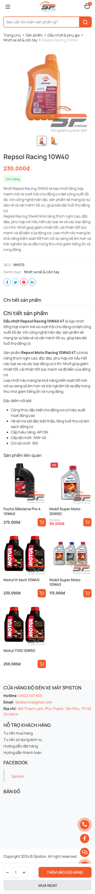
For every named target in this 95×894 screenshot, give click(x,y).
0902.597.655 (30, 695)
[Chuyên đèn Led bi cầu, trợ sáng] (47, 6)
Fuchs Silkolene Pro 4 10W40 (22, 511)
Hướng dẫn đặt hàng (20, 746)
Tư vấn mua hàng (18, 733)
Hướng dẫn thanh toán (22, 752)
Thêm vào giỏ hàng (65, 872)
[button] (87, 6)
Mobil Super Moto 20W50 (64, 511)
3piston (17, 776)
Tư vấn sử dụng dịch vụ (22, 739)
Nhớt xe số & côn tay (20, 40)
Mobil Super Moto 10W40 (64, 582)
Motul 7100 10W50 (19, 650)
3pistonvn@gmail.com (34, 702)
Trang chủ (12, 35)
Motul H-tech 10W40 (21, 579)
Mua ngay (47, 885)
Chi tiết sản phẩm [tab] (22, 300)
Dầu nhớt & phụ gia (64, 35)
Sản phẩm (34, 35)
